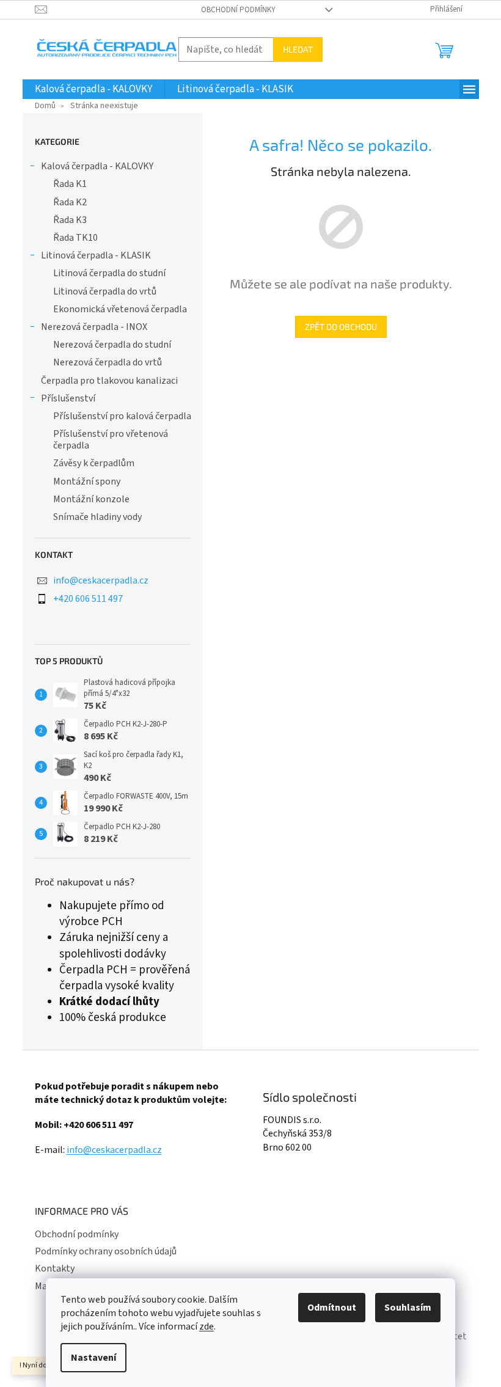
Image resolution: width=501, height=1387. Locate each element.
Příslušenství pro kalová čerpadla (122, 416)
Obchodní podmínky (238, 9)
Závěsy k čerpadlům (93, 463)
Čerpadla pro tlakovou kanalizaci (109, 380)
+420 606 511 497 (88, 599)
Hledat (298, 49)
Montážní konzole (91, 499)
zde (206, 1326)
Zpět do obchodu (341, 326)
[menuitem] (93, 89)
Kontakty (55, 1268)
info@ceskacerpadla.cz (100, 580)
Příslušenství (68, 398)
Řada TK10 (75, 237)
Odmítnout (331, 1307)
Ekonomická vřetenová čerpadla (120, 309)
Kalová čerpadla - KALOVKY (97, 166)
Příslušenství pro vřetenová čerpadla (110, 439)
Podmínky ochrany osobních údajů (106, 1251)
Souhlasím (407, 1307)
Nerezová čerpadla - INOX (94, 327)
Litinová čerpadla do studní (109, 273)
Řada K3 (70, 220)
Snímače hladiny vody (97, 517)
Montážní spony (86, 481)
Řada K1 (70, 184)
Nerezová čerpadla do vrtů (107, 362)
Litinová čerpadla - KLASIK (96, 255)
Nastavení (93, 1357)
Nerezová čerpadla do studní (112, 344)
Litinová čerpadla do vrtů (104, 291)
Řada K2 (70, 202)
